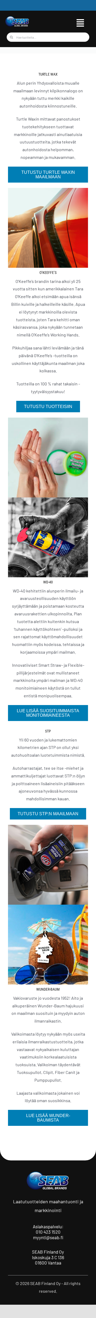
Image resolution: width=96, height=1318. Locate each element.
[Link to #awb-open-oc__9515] (80, 23)
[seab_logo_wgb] (17, 17)
